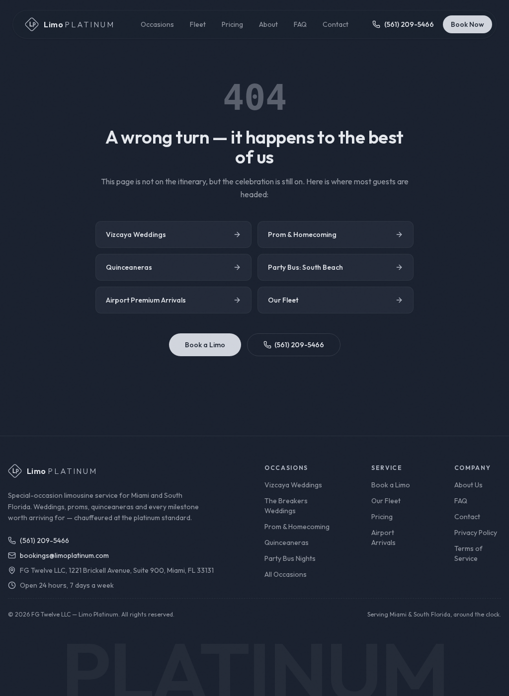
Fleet (198, 24)
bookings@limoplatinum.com (64, 555)
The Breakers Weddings (286, 505)
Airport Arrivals (383, 537)
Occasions (157, 24)
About (268, 24)
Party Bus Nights (290, 558)
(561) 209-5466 (299, 344)
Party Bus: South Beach (305, 267)
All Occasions (285, 574)
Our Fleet (283, 300)
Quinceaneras (129, 267)
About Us (468, 484)
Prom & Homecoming (302, 234)
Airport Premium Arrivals (146, 300)
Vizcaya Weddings (136, 234)
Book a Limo (205, 344)
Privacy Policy (475, 532)
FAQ (300, 24)
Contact (335, 24)
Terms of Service (468, 553)
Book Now (467, 24)
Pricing (232, 24)
